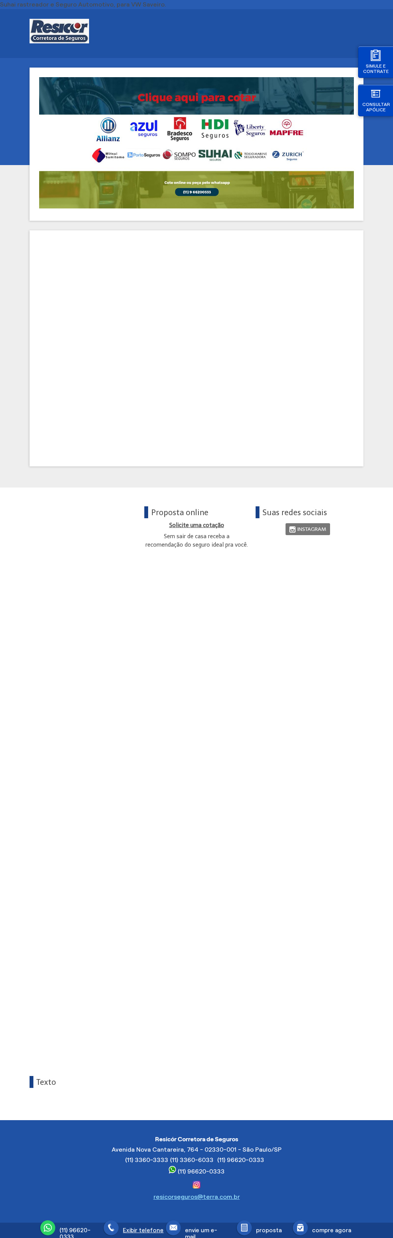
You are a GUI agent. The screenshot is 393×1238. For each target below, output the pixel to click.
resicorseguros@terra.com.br (197, 1196)
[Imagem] (196, 206)
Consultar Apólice (376, 107)
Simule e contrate (376, 68)
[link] (308, 529)
